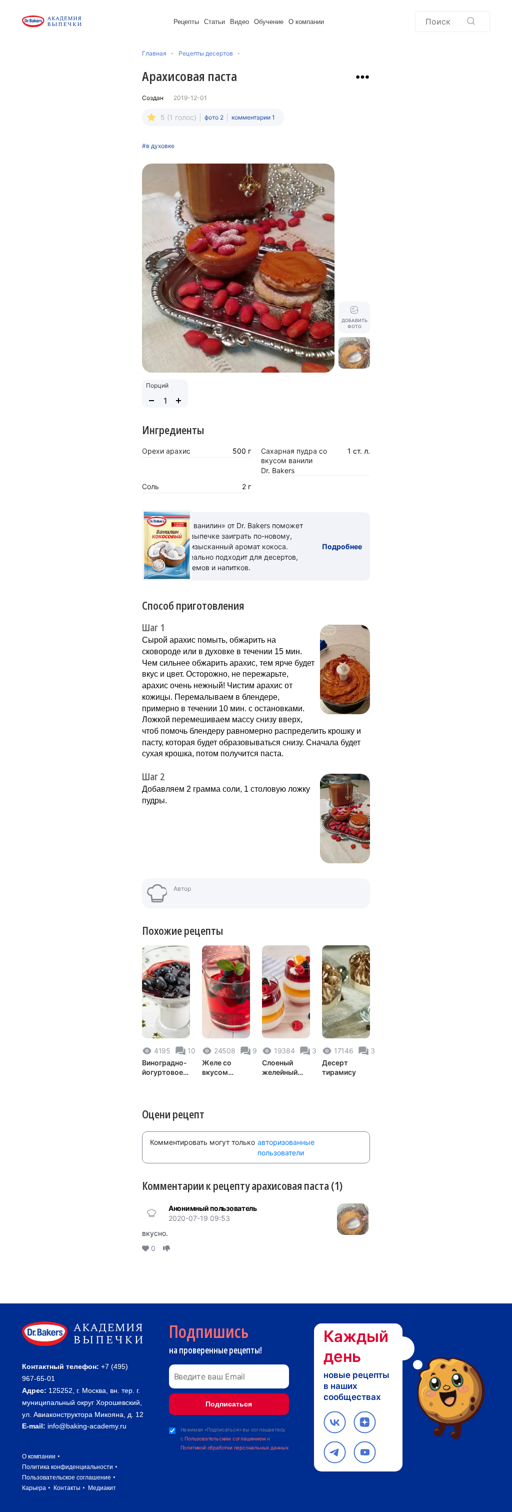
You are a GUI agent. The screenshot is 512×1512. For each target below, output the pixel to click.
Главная (154, 53)
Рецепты (186, 22)
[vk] (335, 1422)
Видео (239, 22)
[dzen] (365, 1422)
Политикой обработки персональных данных (234, 1447)
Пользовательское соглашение (66, 1477)
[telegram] (335, 1452)
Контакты (67, 1487)
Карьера (34, 1487)
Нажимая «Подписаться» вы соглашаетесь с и (234, 1438)
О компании (306, 22)
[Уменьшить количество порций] (151, 401)
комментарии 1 (253, 117)
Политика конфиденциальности (67, 1466)
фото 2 (214, 117)
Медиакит (102, 1487)
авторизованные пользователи (286, 1147)
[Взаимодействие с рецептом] (362, 77)
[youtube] (365, 1452)
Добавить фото (355, 323)
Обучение (269, 22)
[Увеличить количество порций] (178, 401)
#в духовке (158, 146)
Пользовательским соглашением (225, 1438)
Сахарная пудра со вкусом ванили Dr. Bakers (294, 461)
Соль (150, 486)
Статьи (214, 22)
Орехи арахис (166, 451)
